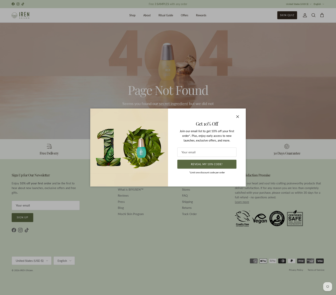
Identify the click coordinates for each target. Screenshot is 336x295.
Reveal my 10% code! (207, 164)
